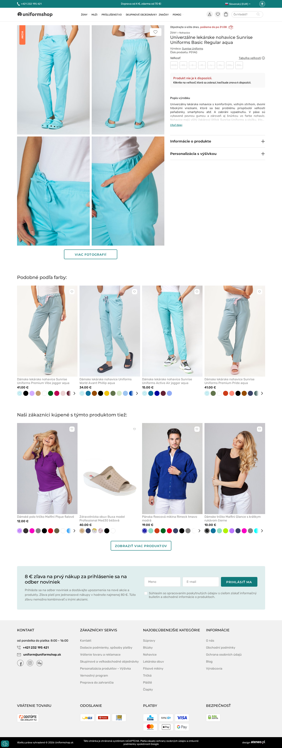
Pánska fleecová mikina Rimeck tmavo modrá (169, 518)
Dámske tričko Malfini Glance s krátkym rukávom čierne (232, 518)
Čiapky (148, 689)
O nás (210, 640)
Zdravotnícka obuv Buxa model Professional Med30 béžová (102, 518)
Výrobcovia (214, 668)
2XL (229, 65)
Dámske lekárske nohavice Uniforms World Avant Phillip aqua (105, 381)
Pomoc (177, 14)
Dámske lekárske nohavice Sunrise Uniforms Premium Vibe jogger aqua (43, 381)
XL (220, 65)
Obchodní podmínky (220, 647)
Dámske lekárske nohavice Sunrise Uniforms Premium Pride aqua (229, 381)
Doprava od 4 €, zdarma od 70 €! (141, 3)
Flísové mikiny (153, 668)
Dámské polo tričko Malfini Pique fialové (45, 517)
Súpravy (149, 640)
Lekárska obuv (153, 661)
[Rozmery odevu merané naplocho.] (263, 58)
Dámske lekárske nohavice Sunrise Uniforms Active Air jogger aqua (167, 381)
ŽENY (173, 32)
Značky (164, 14)
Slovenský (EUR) (238, 4)
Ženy (84, 14)
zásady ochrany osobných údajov (166, 740)
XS (183, 65)
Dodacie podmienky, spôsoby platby (106, 647)
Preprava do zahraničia (97, 682)
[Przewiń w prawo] (73, 393)
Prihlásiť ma (239, 582)
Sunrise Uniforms (192, 48)
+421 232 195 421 (31, 3)
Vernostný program (94, 675)
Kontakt (85, 640)
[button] (217, 141)
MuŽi (94, 14)
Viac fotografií (90, 254)
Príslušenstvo (112, 14)
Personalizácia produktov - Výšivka (105, 668)
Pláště (147, 682)
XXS (174, 65)
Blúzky (148, 647)
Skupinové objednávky (141, 14)
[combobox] (247, 15)
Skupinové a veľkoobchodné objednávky (109, 661)
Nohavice (184, 32)
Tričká (147, 675)
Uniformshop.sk (64, 742)
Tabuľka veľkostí (250, 58)
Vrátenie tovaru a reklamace (100, 654)
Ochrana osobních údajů (224, 654)
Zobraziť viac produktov (141, 546)
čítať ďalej (176, 125)
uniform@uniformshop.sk (42, 654)
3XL (239, 65)
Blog (209, 661)
